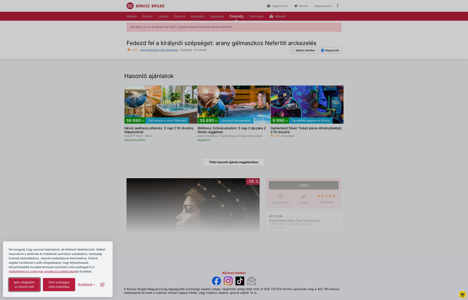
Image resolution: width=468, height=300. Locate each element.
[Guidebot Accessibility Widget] (462, 294)
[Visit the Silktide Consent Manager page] (102, 284)
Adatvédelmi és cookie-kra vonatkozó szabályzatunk (43, 271)
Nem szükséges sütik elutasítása (59, 284)
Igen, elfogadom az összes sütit (24, 284)
